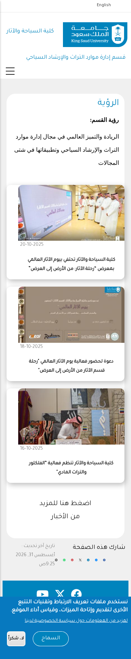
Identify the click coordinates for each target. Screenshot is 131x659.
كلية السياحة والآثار (30, 31)
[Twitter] (80, 563)
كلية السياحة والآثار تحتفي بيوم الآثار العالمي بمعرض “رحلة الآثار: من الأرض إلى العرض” (71, 264)
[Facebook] (104, 563)
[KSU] (95, 32)
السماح (50, 638)
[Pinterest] (72, 563)
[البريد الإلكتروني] (56, 563)
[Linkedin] (88, 563)
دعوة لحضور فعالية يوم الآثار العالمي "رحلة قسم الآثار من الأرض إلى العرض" (71, 366)
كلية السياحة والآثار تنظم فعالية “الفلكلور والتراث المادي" (71, 468)
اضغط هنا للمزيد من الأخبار (65, 510)
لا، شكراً (16, 638)
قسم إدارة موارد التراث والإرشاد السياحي (76, 58)
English (104, 5)
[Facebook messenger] (96, 563)
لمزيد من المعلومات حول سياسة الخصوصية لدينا (76, 621)
